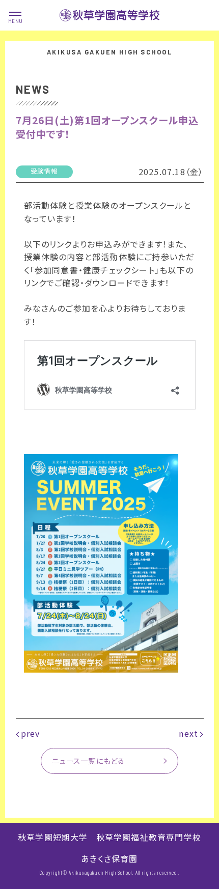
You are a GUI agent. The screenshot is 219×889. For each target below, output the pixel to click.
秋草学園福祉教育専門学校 (148, 837)
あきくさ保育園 (109, 858)
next (188, 733)
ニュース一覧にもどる (88, 761)
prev (30, 733)
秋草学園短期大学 (53, 837)
